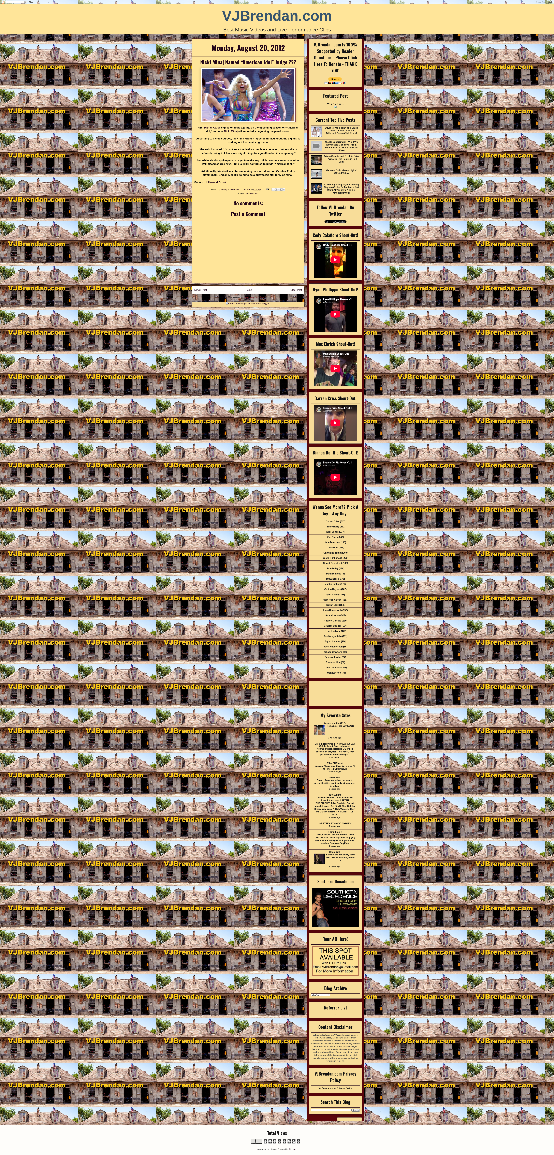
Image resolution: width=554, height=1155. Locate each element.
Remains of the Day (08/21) (340, 726)
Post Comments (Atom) (254, 298)
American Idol (251, 193)
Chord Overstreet (332, 563)
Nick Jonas (332, 532)
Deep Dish (334, 852)
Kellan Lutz (332, 605)
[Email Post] (267, 189)
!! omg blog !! (335, 832)
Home (249, 290)
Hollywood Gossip (216, 182)
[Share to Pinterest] (283, 189)
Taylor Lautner (332, 641)
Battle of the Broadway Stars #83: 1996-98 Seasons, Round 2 (340, 857)
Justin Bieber (332, 584)
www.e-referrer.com (335, 1015)
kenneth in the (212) (335, 723)
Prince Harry (332, 526)
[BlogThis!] (275, 189)
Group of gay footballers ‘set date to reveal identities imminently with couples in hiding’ (334, 783)
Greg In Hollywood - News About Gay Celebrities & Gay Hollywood (335, 745)
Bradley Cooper (332, 626)
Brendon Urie (333, 662)
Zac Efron (332, 537)
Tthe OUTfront (335, 763)
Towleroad (334, 777)
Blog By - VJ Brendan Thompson (236, 189)
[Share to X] (278, 189)
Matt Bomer (332, 573)
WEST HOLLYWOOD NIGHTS (335, 823)
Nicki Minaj (231, 131)
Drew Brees (332, 579)
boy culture (335, 795)
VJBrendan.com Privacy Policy (335, 1088)
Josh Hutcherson (333, 646)
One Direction (332, 542)
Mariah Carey (212, 127)
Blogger (292, 1149)
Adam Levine (332, 615)
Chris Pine (332, 547)
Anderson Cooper (332, 600)
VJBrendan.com (277, 16)
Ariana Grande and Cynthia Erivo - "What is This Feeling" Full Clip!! (341, 159)
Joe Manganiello (333, 636)
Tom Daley (332, 568)
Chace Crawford (333, 652)
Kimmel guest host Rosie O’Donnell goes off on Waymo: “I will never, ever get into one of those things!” (335, 752)
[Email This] (273, 189)
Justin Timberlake (332, 558)
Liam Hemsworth (332, 610)
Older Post (296, 290)
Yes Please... (335, 104)
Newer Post (200, 290)
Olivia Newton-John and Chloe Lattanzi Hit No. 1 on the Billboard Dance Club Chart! (341, 131)
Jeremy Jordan (333, 657)
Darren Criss (332, 521)
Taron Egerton (333, 673)
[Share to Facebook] (281, 189)
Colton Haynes (332, 589)
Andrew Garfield (332, 620)
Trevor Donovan (333, 667)
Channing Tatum (332, 553)
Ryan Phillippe (332, 631)
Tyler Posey (332, 594)
